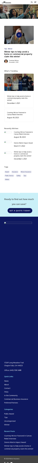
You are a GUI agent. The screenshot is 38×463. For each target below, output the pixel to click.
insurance (15, 172)
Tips (5, 49)
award (7, 172)
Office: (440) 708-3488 (12, 370)
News (6, 381)
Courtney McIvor (14, 60)
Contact (7, 388)
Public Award (9, 414)
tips (25, 175)
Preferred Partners (11, 403)
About (6, 385)
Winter (10, 49)
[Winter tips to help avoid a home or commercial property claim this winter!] (19, 35)
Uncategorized (9, 421)
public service (9, 175)
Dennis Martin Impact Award (15, 442)
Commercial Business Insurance (16, 399)
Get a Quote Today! (20, 211)
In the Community (11, 395)
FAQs (6, 392)
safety (18, 175)
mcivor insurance (26, 172)
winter (7, 179)
